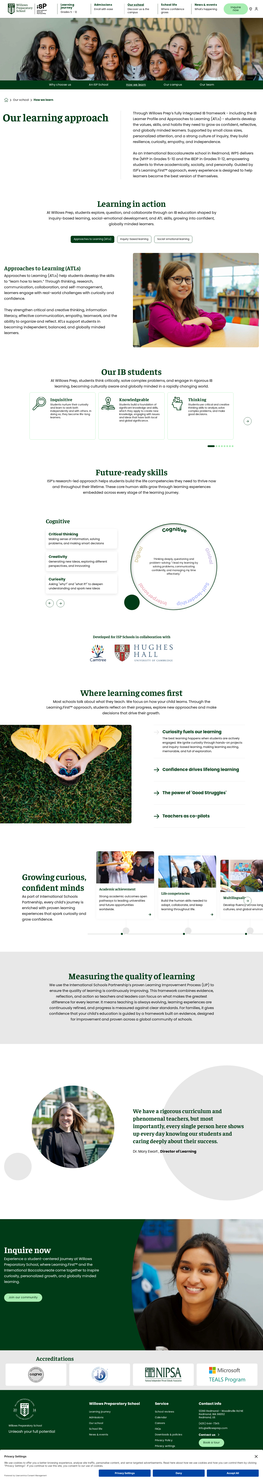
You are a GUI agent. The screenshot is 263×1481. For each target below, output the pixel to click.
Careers (160, 1423)
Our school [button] (136, 5)
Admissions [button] (103, 5)
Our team (207, 84)
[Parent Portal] (256, 8)
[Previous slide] (15, 421)
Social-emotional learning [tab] (173, 239)
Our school (21, 100)
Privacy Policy (163, 1440)
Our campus (173, 84)
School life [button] (169, 5)
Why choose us (60, 84)
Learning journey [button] (67, 6)
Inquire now (236, 9)
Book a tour (211, 1442)
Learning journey (100, 1412)
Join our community (23, 1297)
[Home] (27, 9)
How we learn (136, 84)
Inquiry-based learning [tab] (134, 239)
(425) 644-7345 (209, 1423)
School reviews (164, 1412)
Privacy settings (165, 1446)
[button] (211, 446)
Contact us (207, 1434)
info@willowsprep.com (213, 1428)
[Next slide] (248, 421)
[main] (131, 749)
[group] (98, 653)
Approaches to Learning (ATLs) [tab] (92, 239)
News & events (98, 1434)
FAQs (158, 1429)
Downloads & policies (168, 1434)
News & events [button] (206, 5)
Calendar (161, 1417)
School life (96, 1429)
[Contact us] (250, 8)
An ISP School (98, 84)
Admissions (96, 1417)
